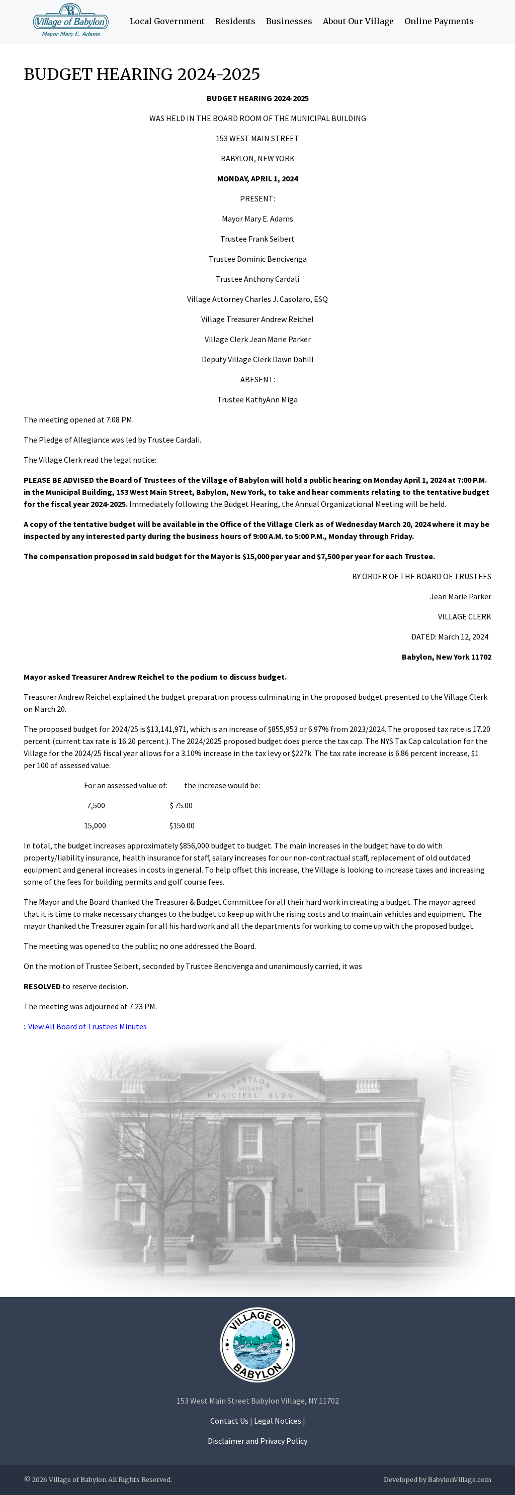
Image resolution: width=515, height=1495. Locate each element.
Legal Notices (277, 1421)
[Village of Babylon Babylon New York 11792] (257, 1344)
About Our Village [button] (358, 21)
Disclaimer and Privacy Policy (257, 1441)
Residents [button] (235, 21)
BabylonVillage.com (459, 1479)
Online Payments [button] (439, 21)
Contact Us (229, 1421)
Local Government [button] (167, 21)
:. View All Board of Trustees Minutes (85, 1026)
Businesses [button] (289, 21)
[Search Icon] (484, 21)
